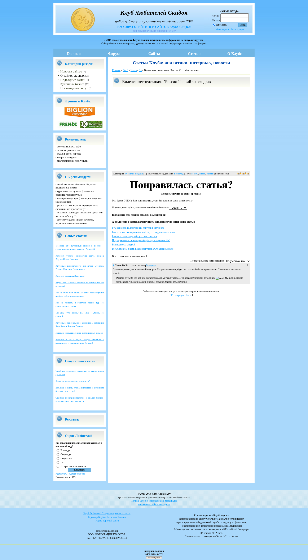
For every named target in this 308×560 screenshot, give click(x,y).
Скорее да (66, 454)
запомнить (221, 24)
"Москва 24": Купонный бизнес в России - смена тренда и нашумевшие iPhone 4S (80, 247)
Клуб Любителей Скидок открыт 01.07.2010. (107, 513)
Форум (114, 53)
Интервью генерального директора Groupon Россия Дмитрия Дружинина (80, 267)
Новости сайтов (71, 71)
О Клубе (234, 53)
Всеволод (179, 173)
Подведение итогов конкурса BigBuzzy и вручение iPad (141, 240)
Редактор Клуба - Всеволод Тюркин (107, 517)
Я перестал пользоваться (73, 466)
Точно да (65, 450)
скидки (210, 173)
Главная (74, 53)
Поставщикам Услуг (74, 88)
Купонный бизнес (72, 84)
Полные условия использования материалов (154, 500)
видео (202, 173)
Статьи (194, 53)
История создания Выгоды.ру (70, 275)
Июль (134, 70)
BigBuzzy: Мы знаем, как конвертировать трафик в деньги (142, 248)
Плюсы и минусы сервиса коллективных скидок (79, 332)
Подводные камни (72, 80)
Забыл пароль (222, 29)
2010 (125, 70)
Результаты (61, 473)
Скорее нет (66, 458)
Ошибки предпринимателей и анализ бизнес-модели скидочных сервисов (80, 399)
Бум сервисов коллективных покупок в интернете (138, 227)
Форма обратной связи (107, 520)
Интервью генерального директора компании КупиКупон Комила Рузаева (80, 324)
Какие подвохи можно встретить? (73, 380)
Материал (151, 265)
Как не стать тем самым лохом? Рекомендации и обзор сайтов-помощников (80, 294)
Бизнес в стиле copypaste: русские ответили (134, 236)
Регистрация (237, 29)
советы (194, 173)
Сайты (154, 53)
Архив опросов (77, 473)
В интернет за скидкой (123, 244)
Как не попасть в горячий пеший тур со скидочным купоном (144, 232)
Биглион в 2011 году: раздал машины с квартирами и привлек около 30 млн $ (80, 341)
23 (140, 70)
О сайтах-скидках (72, 75)
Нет (63, 462)
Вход (188, 295)
